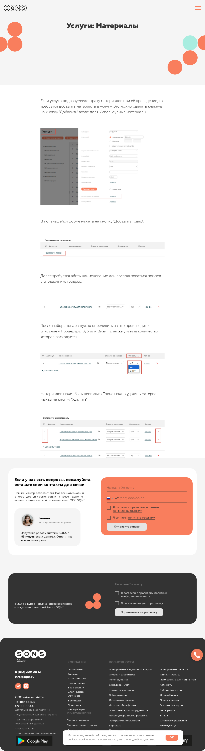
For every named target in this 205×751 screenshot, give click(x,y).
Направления (76, 683)
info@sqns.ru (24, 676)
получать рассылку (141, 517)
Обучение (74, 695)
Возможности (77, 678)
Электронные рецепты (174, 669)
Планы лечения (169, 700)
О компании (75, 669)
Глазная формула (171, 705)
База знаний (76, 687)
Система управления (173, 720)
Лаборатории (118, 695)
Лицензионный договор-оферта (36, 714)
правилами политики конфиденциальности (136, 509)
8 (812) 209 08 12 (28, 671)
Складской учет (119, 684)
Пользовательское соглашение (35, 733)
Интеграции (167, 710)
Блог (71, 691)
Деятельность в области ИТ (32, 709)
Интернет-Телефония (122, 705)
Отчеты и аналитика (122, 674)
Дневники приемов (121, 700)
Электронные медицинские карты (130, 669)
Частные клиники (78, 720)
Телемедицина (118, 679)
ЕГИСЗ (164, 715)
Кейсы (80, 691)
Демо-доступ (168, 725)
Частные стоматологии (82, 725)
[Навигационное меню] (198, 8)
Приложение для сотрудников (128, 710)
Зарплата (115, 725)
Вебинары (74, 700)
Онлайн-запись (170, 674)
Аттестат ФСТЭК (25, 728)
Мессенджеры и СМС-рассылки (129, 715)
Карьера (73, 674)
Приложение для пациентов (178, 679)
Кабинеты (166, 684)
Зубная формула (171, 690)
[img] (18, 686)
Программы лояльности (124, 720)
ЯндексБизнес (169, 695)
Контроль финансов (122, 690)
